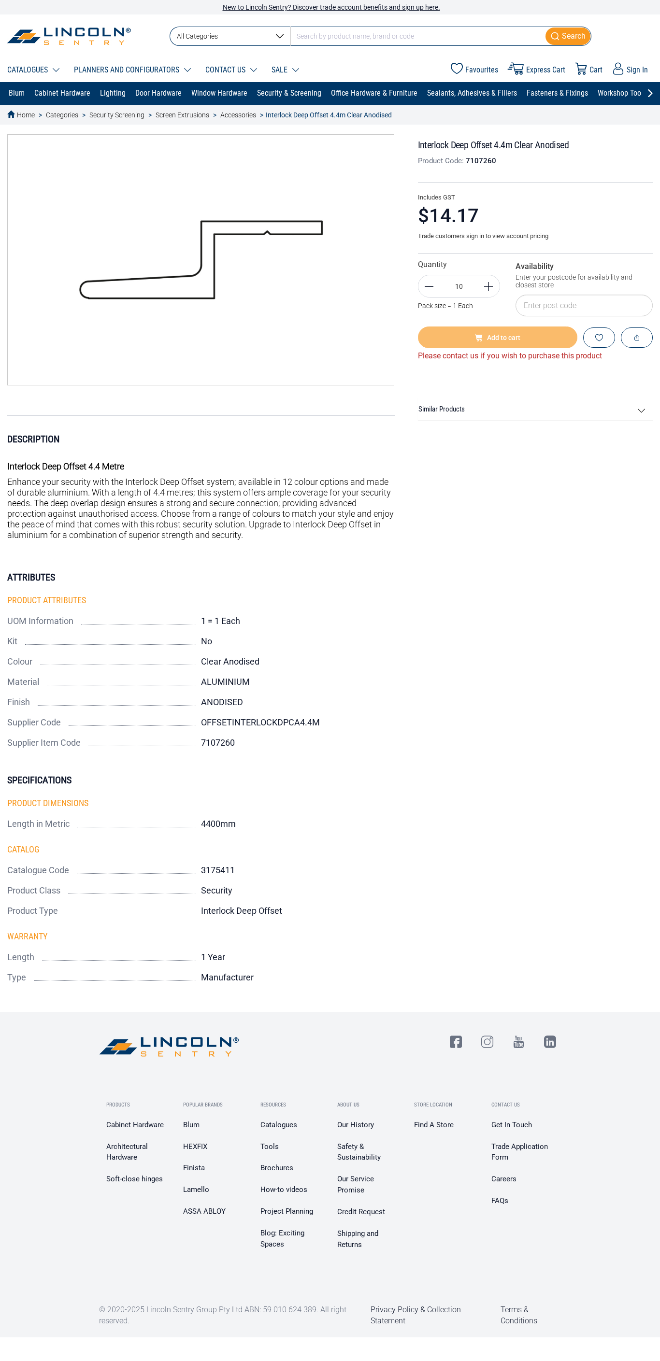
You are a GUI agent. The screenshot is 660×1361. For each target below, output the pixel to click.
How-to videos (283, 1189)
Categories (62, 115)
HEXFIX (195, 1146)
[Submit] (568, 36)
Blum (191, 1124)
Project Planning (286, 1211)
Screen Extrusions (182, 115)
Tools (269, 1146)
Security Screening (116, 115)
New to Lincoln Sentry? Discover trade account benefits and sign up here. (331, 7)
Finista (194, 1167)
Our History (355, 1124)
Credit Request (361, 1211)
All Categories (197, 36)
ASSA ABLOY (204, 1211)
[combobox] (380, 36)
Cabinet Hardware (135, 1124)
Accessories (238, 115)
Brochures (276, 1167)
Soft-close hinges (134, 1179)
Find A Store (434, 1124)
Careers (504, 1179)
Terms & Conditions (519, 1315)
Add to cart (503, 337)
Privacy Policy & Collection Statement (416, 1315)
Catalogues (278, 1124)
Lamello (196, 1189)
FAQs (499, 1200)
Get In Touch (511, 1124)
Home (26, 115)
